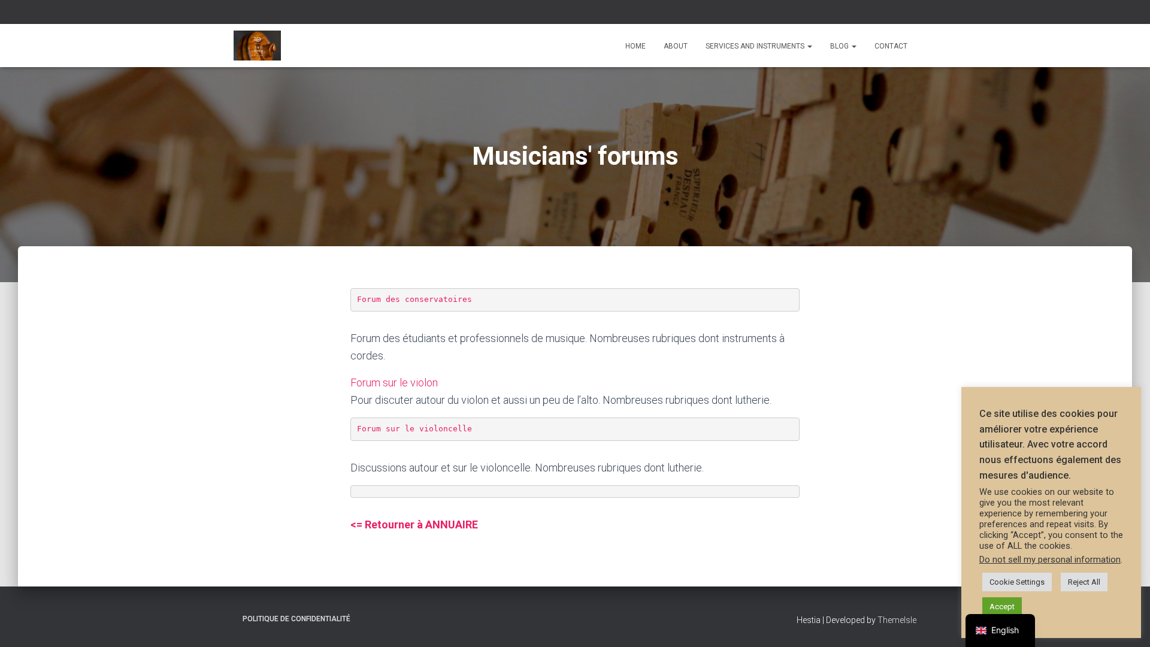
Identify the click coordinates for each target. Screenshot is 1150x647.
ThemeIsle (896, 620)
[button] (809, 46)
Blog (840, 46)
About (676, 46)
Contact (890, 46)
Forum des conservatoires (417, 299)
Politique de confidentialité (296, 619)
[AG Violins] (257, 46)
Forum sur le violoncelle (414, 428)
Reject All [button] (1084, 582)
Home (635, 46)
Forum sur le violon (394, 382)
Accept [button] (1002, 606)
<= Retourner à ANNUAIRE (414, 524)
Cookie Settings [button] (1017, 582)
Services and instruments (756, 46)
